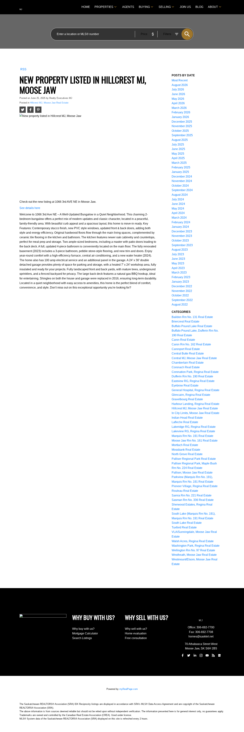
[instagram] (200, 655)
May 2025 (178, 153)
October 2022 (180, 295)
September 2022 (182, 300)
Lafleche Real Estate (185, 422)
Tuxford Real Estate (184, 527)
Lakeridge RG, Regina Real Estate (194, 426)
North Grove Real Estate (187, 454)
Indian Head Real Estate (187, 417)
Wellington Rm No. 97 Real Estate (193, 550)
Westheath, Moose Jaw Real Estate (194, 554)
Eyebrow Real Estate (185, 385)
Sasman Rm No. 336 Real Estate (193, 499)
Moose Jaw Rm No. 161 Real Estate (195, 440)
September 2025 (182, 135)
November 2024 (182, 181)
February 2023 (181, 277)
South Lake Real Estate (187, 522)
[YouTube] (207, 655)
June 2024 (178, 203)
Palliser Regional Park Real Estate (194, 458)
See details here (29, 208)
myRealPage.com (128, 689)
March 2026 (179, 107)
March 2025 (179, 162)
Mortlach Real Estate (185, 445)
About (213, 6)
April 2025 (178, 158)
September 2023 (182, 245)
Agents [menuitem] (128, 6)
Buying (144, 6)
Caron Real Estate (183, 339)
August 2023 (180, 249)
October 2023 (180, 240)
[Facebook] (182, 655)
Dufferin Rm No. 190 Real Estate (192, 376)
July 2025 (178, 144)
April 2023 (178, 268)
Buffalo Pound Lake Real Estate (192, 326)
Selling (165, 6)
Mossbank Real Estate (186, 449)
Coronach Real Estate (186, 367)
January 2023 (180, 281)
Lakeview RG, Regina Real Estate (193, 431)
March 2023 (179, 272)
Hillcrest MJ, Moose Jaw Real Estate (49, 102)
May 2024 (178, 208)
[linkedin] (194, 655)
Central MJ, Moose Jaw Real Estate (194, 358)
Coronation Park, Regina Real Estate (195, 371)
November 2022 (182, 290)
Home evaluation (135, 633)
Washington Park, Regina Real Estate (196, 545)
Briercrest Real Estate (185, 321)
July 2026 (178, 89)
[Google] (219, 655)
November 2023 (182, 235)
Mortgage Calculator (85, 633)
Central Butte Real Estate (188, 353)
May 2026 (178, 98)
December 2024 (182, 176)
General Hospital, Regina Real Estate (195, 390)
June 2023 (178, 258)
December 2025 (182, 121)
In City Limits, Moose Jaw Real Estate (195, 413)
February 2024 (181, 222)
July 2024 (178, 199)
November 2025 (182, 126)
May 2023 (178, 263)
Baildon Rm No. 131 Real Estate (192, 317)
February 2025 (181, 167)
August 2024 (180, 194)
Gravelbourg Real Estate (187, 399)
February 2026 (181, 112)
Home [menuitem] (85, 6)
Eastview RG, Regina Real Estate (193, 381)
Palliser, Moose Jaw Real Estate (192, 472)
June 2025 (178, 149)
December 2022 (182, 286)
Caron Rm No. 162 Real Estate (191, 344)
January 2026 (180, 117)
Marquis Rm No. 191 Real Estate (192, 435)
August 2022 (180, 304)
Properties (103, 6)
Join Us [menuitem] (185, 6)
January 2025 (180, 171)
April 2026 (178, 103)
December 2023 (182, 231)
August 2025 (180, 139)
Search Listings (82, 638)
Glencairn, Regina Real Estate (191, 394)
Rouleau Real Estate (185, 490)
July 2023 (178, 254)
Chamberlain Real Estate (188, 362)
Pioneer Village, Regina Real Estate (195, 486)
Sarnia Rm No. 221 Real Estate (191, 495)
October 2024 (180, 185)
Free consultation (136, 638)
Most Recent (180, 80)
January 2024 (180, 226)
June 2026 (178, 94)
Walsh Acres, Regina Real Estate (193, 541)
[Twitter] (188, 655)
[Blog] (213, 655)
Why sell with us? (136, 628)
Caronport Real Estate (186, 349)
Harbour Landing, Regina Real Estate (195, 403)
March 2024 (179, 217)
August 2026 (180, 85)
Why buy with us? (83, 628)
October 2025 (180, 130)
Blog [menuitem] (199, 6)
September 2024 (182, 190)
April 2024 (178, 213)
